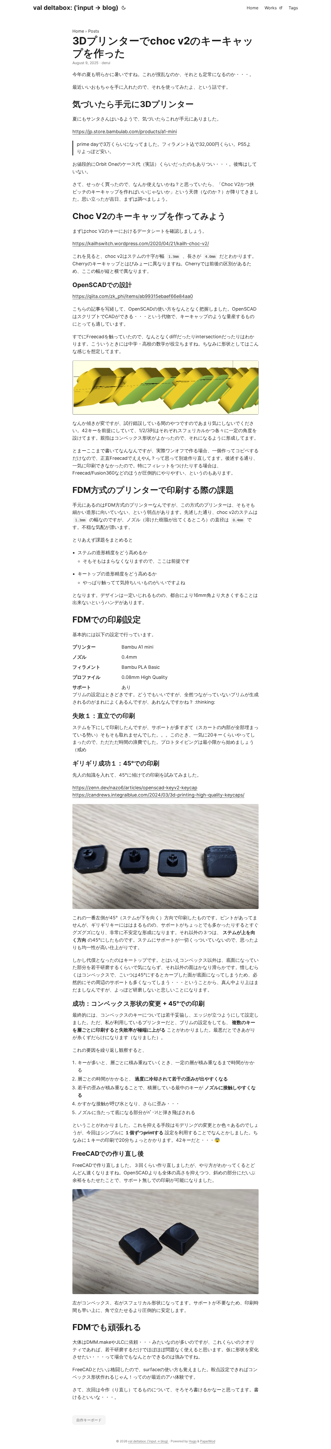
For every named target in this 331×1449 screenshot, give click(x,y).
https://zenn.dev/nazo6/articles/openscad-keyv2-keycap (134, 787)
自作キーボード (89, 1420)
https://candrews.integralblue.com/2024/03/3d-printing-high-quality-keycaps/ (158, 795)
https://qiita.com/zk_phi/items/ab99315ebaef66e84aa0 (132, 296)
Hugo (193, 1441)
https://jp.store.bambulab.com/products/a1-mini (124, 131)
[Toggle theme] (124, 8)
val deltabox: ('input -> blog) (75, 7)
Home (78, 31)
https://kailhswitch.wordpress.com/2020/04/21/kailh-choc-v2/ (140, 243)
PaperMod (207, 1441)
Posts (93, 31)
